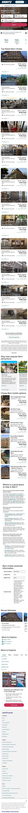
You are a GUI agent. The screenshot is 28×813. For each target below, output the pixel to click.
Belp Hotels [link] (4, 669)
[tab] (4, 654)
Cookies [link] (4, 771)
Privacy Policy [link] (5, 768)
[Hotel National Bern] (14, 177)
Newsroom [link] (4, 727)
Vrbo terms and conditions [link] (7, 775)
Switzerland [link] (7, 5)
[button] (14, 72)
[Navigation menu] (25, 2)
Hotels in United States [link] (6, 742)
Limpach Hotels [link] (5, 661)
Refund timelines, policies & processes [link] (10, 793)
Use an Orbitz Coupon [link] (6, 795)
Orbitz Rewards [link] (5, 734)
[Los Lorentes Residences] (14, 130)
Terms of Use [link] (5, 773)
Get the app (14, 705)
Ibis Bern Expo (8, 554)
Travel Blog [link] (4, 762)
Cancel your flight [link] (5, 790)
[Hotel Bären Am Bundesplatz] (14, 271)
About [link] (3, 718)
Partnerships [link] (4, 724)
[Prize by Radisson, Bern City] (14, 83)
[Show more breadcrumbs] (2, 5)
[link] (14, 640)
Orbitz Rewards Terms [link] (6, 778)
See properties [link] (5, 389)
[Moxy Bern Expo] (14, 200)
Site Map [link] (4, 731)
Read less (4, 385)
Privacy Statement (6, 811)
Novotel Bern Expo (9, 550)
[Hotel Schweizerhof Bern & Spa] (14, 107)
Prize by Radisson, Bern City (11, 518)
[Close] (26, 801)
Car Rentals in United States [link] (8, 746)
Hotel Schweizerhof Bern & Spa (12, 522)
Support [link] (3, 786)
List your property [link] (5, 722)
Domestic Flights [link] (5, 749)
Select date (7, 16)
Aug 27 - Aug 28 (6, 40)
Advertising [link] (4, 736)
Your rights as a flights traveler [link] (8, 797)
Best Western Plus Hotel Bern (16, 495)
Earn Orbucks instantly (8, 32)
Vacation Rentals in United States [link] (9, 744)
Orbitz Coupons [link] (5, 756)
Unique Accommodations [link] (7, 760)
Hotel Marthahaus (11, 499)
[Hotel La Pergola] (14, 154)
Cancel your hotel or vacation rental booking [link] (11, 788)
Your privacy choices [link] (6, 780)
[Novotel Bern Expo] (14, 294)
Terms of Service (15, 811)
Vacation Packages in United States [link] (9, 751)
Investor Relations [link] (5, 729)
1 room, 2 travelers (9, 21)
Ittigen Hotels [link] (4, 664)
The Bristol (7, 545)
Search (14, 24)
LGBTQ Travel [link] (5, 758)
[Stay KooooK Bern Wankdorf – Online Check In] (14, 224)
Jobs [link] (3, 720)
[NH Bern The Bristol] (14, 247)
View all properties (14, 337)
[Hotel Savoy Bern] (14, 317)
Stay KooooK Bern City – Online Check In (14, 513)
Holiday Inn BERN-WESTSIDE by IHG (15, 501)
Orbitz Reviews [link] (5, 753)
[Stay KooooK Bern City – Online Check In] (14, 60)
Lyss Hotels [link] (4, 658)
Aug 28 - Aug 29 (17, 40)
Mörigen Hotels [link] (4, 667)
